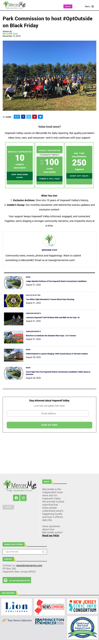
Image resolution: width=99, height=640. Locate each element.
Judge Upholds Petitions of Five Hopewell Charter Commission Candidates (56, 281)
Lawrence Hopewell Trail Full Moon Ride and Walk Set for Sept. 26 (53, 317)
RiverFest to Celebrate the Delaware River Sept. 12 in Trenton (51, 336)
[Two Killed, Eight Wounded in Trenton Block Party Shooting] (13, 300)
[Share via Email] (40, 117)
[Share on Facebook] (23, 117)
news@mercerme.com (29, 565)
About (47, 482)
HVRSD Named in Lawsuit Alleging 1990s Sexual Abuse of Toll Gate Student (57, 354)
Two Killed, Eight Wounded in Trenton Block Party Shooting (50, 299)
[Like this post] (18, 117)
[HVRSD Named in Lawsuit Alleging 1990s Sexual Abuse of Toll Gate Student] (13, 355)
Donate (68, 6)
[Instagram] (23, 498)
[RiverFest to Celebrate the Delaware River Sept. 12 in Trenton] (13, 337)
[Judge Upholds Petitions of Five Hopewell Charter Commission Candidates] (13, 282)
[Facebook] (16, 498)
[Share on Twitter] (28, 117)
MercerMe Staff (10, 34)
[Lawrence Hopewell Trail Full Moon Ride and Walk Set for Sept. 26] (13, 318)
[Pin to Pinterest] (34, 117)
